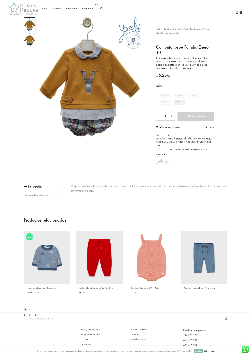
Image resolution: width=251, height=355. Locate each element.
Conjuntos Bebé (201, 138)
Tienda (134, 334)
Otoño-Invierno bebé (187, 142)
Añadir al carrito (196, 116)
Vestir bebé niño (192, 29)
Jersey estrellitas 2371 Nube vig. (41, 287)
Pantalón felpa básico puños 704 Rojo (96, 287)
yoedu (204, 149)
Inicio (44, 8)
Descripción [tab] (35, 186)
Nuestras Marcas (165, 142)
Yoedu (164, 155)
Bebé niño (87, 8)
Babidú (171, 138)
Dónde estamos (138, 339)
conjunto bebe (176, 149)
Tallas (159, 86)
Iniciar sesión (100, 4)
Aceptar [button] (198, 351)
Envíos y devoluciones (90, 329)
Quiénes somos (138, 329)
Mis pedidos (85, 344)
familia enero (192, 149)
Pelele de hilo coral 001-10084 (145, 287)
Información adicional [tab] (36, 195)
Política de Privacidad (89, 334)
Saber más (209, 351)
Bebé (166, 29)
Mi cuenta (84, 339)
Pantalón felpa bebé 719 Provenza (199, 287)
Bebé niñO (177, 29)
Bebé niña (71, 8)
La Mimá (56, 8)
